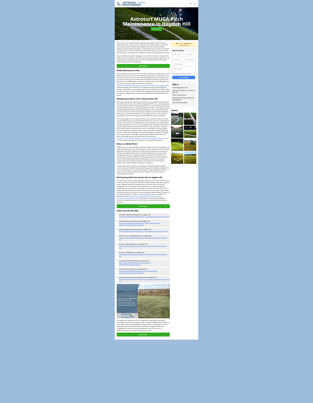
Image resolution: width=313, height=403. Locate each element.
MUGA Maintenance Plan (180, 87)
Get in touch (157, 29)
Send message (183, 77)
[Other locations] (190, 3)
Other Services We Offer (179, 102)
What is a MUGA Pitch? (179, 95)
